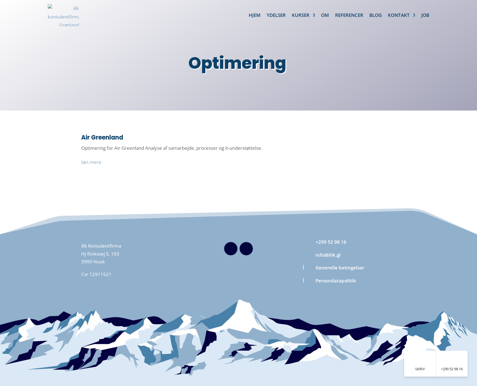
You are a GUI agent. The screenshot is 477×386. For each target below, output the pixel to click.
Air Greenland (102, 137)
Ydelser (276, 15)
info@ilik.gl (328, 255)
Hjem (255, 15)
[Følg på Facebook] (230, 248)
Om (325, 15)
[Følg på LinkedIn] (246, 248)
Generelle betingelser (340, 267)
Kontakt (399, 15)
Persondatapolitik (336, 280)
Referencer (349, 15)
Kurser (300, 15)
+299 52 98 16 (331, 242)
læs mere (91, 162)
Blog (375, 15)
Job (425, 15)
